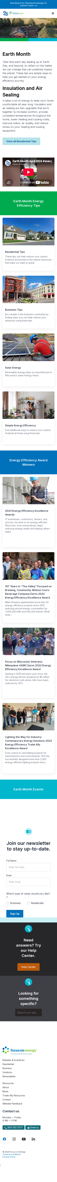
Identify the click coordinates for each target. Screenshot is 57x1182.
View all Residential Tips (21, 141)
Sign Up (14, 913)
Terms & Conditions (12, 1154)
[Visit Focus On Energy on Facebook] (4, 1139)
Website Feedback (12, 1103)
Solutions (7, 1072)
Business (7, 1068)
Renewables (9, 1076)
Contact (7, 1099)
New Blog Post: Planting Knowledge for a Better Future (28, 4)
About (6, 1087)
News (5, 1091)
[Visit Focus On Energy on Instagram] (14, 1139)
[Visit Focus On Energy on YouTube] (24, 1139)
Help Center (28, 967)
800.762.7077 (15, 1127)
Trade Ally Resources (14, 1095)
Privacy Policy (9, 1157)
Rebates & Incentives (14, 1060)
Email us (34, 1127)
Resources (8, 1083)
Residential (8, 1064)
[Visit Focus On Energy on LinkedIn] (33, 1139)
